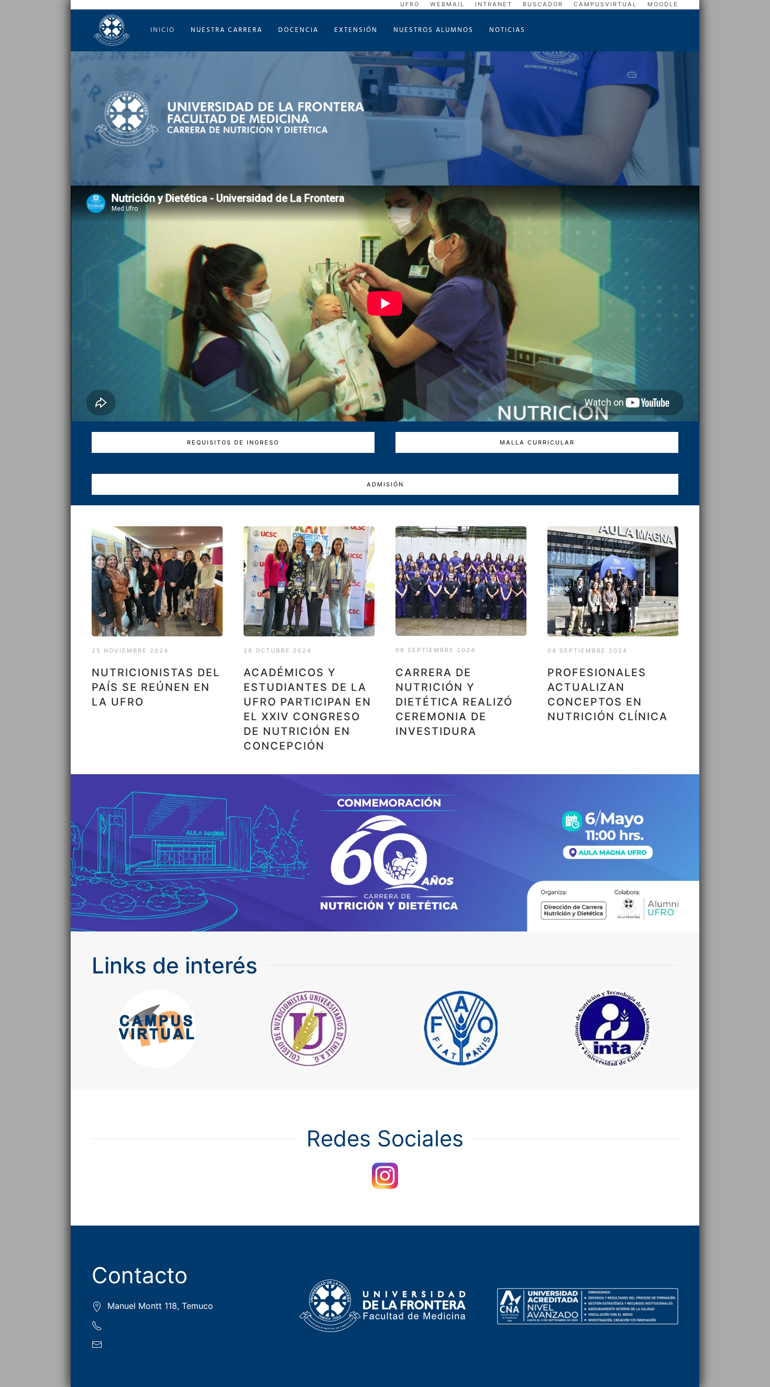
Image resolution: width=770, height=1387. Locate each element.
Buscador (543, 4)
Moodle (662, 4)
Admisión (385, 484)
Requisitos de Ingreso (233, 442)
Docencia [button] (298, 30)
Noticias (507, 30)
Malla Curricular (537, 442)
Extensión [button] (356, 30)
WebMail (447, 4)
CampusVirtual (605, 4)
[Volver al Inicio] (113, 30)
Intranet (493, 4)
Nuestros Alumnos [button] (433, 30)
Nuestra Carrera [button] (226, 30)
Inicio (162, 30)
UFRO (410, 4)
